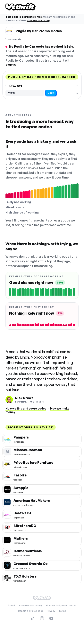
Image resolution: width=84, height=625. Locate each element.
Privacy (51, 610)
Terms (62, 610)
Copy (50, 92)
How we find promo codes (61, 605)
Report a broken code (30, 610)
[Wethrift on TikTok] (32, 618)
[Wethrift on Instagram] (42, 618)
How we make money (38, 20)
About (11, 605)
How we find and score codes (25, 408)
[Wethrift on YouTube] (51, 618)
